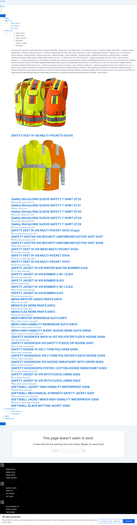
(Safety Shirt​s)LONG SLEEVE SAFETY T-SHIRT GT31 (46, 205)
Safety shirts (10, 475)
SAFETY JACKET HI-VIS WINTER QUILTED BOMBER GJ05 (49, 268)
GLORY (2, 1)
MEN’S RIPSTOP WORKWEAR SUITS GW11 (39, 318)
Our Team (14, 28)
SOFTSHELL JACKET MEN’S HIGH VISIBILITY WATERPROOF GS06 (55, 399)
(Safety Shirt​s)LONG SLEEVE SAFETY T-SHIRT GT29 (46, 218)
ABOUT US (8, 21)
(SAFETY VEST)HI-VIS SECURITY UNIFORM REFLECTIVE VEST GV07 (57, 236)
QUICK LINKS (11, 488)
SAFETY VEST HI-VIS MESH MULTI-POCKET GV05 (44, 249)
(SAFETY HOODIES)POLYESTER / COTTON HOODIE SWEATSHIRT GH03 (59, 368)
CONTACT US (9, 419)
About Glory (15, 23)
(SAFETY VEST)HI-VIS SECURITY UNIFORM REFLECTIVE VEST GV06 (57, 243)
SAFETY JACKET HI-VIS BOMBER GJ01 (37, 293)
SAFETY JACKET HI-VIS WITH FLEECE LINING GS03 (45, 380)
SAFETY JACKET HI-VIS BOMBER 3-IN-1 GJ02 (42, 286)
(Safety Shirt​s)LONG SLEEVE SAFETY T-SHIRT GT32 (46, 199)
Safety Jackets (11, 478)
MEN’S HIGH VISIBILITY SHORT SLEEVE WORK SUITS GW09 (51, 330)
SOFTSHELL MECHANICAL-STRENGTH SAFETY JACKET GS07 (52, 393)
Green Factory (16, 411)
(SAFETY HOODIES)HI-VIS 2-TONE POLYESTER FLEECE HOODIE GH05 (58, 355)
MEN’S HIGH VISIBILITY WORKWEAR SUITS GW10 (44, 324)
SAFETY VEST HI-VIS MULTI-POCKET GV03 (40, 261)
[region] (68, 519)
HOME (6, 18)
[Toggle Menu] (3, 15)
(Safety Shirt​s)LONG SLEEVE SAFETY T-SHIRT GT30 (46, 211)
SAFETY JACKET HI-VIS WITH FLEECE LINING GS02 (45, 374)
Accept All (129, 521)
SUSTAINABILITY (10, 409)
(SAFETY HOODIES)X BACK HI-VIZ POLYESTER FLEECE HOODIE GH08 (58, 336)
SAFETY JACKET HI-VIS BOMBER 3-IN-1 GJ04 (42, 274)
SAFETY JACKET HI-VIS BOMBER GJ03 (37, 280)
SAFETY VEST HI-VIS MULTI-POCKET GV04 (40, 255)
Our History (15, 26)
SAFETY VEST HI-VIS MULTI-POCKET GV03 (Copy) (45, 230)
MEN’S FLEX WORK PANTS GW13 (33, 305)
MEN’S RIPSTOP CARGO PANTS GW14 (36, 299)
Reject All (116, 521)
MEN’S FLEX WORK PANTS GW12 (33, 311)
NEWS (6, 416)
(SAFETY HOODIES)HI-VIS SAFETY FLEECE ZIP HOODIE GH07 (52, 343)
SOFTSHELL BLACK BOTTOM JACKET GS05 (40, 405)
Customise (104, 521)
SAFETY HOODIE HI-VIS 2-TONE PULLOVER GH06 (44, 349)
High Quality (15, 414)
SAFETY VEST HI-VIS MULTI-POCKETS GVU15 (42, 135)
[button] (68, 465)
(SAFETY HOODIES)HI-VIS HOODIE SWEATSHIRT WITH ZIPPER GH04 (57, 362)
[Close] (3, 423)
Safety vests (10, 472)
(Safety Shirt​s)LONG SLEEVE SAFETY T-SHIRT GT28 (46, 224)
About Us (9, 491)
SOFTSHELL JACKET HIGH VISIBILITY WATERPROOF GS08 (50, 387)
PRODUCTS (8, 31)
